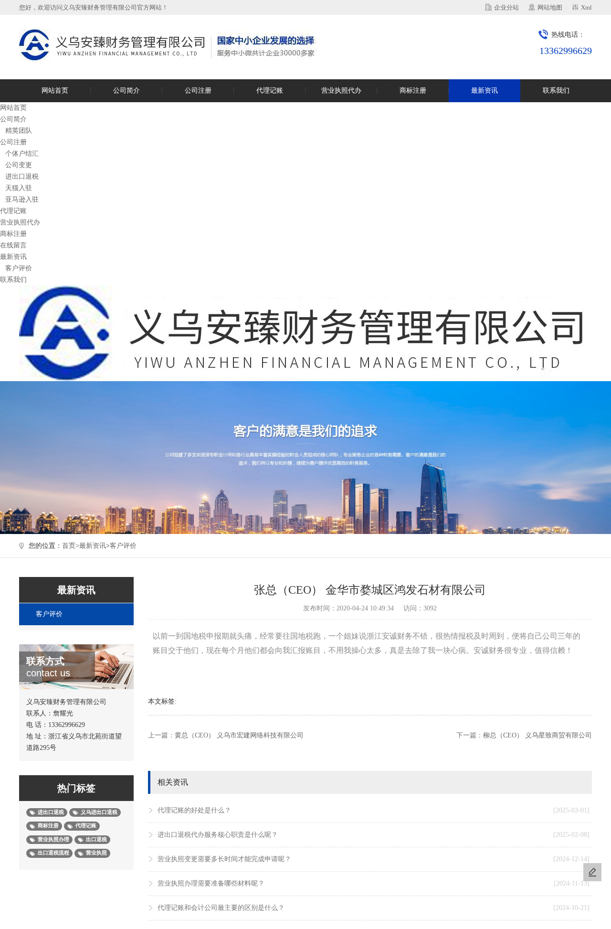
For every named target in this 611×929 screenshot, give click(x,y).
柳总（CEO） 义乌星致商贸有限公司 (537, 735)
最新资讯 (484, 90)
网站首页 (55, 90)
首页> (70, 545)
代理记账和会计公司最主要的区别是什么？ (374, 907)
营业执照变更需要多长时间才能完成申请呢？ (374, 859)
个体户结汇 (22, 153)
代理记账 (269, 90)
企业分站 (506, 7)
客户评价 (18, 268)
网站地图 (549, 7)
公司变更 (18, 165)
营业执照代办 (341, 90)
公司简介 (126, 90)
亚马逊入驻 (22, 199)
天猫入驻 (18, 188)
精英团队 (18, 130)
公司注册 (198, 90)
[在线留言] (592, 872)
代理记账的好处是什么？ (374, 810)
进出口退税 (22, 176)
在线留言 (13, 245)
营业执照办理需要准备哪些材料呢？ (374, 883)
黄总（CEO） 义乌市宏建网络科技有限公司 (239, 735)
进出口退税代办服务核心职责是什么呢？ (374, 834)
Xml (586, 7)
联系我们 (556, 90)
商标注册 (413, 90)
